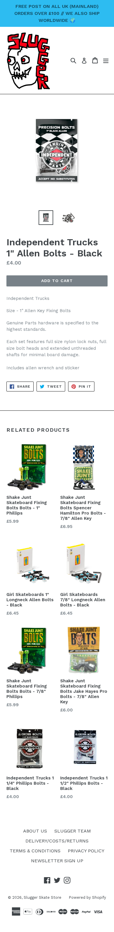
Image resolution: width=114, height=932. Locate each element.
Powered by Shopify (87, 897)
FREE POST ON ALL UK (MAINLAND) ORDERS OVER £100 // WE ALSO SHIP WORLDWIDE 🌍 (57, 13)
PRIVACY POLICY (86, 851)
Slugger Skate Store (42, 897)
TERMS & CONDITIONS (35, 851)
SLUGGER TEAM (72, 831)
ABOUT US (35, 831)
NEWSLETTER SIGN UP (57, 860)
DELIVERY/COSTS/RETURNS (57, 841)
